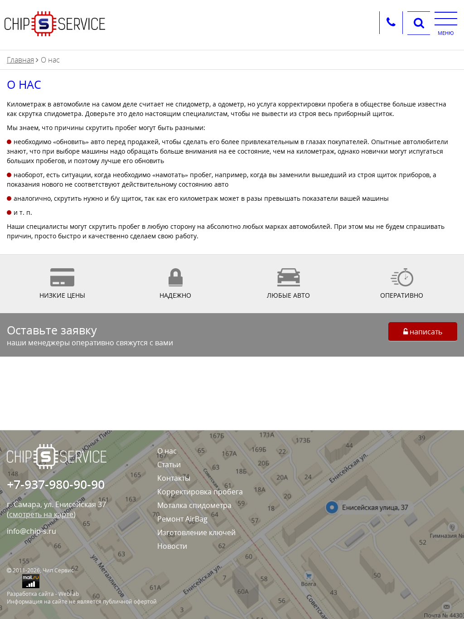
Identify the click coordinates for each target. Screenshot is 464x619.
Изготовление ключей (196, 532)
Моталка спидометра (194, 505)
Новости (172, 546)
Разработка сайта (30, 594)
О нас (167, 451)
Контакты (173, 478)
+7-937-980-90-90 (56, 484)
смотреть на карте (41, 514)
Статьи (169, 464)
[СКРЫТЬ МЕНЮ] (446, 18)
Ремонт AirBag (182, 519)
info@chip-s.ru (31, 531)
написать (425, 332)
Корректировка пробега (200, 492)
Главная (20, 60)
